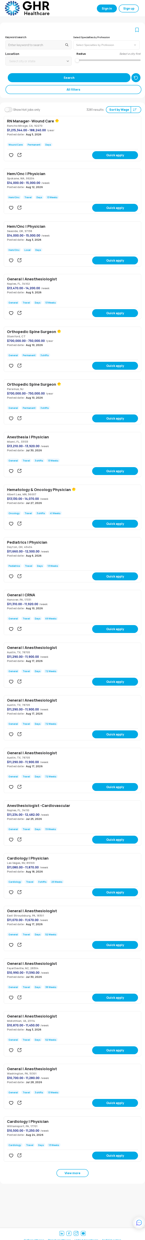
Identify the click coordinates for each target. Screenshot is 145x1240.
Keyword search (15, 37)
